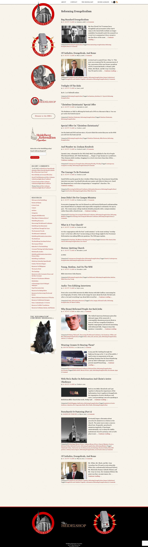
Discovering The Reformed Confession (90, 334)
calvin (91, 300)
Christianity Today (66, 447)
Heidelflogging (72, 403)
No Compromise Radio (79, 405)
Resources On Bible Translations (40, 305)
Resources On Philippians (38, 266)
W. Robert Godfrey (75, 302)
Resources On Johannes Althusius (41, 278)
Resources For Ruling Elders (39, 290)
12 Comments (90, 22)
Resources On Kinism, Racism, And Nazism (43, 307)
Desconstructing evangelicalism (96, 44)
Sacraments (88, 260)
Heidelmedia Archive (37, 251)
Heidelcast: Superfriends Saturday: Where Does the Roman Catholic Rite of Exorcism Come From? (43, 170)
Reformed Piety (92, 368)
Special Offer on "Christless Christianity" (80, 125)
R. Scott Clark (69, 22)
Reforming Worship (90, 163)
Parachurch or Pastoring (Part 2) (76, 411)
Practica (111, 444)
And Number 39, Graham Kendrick (77, 146)
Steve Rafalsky (36, 174)
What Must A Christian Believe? (40, 218)
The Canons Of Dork (37, 244)
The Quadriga (35, 271)
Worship (98, 163)
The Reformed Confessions (39, 233)
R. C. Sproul (104, 96)
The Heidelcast (87, 2)
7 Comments (91, 200)
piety (100, 336)
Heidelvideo (35, 281)
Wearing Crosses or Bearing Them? (77, 345)
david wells (69, 191)
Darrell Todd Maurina (38, 177)
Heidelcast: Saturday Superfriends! (41, 261)
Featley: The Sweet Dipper (39, 263)
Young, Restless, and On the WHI (76, 267)
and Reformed (91, 277)
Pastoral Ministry (103, 444)
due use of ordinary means (83, 447)
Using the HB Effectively (38, 215)
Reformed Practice (75, 446)
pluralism (97, 96)
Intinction (70, 405)
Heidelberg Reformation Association (41, 236)
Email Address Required (38, 151)
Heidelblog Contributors (38, 258)
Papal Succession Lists (38, 288)
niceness (96, 336)
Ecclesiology (71, 214)
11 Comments (88, 458)
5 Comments (88, 55)
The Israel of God (36, 269)
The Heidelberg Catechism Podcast (41, 241)
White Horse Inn (91, 191)
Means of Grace (85, 370)
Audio (69, 300)
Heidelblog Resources (38, 220)
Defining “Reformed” (73, 334)
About (63, 2)
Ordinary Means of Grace (91, 444)
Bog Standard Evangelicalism (75, 19)
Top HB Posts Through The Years (41, 228)
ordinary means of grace (72, 449)
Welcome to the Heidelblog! (39, 200)
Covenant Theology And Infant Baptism (42, 249)
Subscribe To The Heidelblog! (40, 246)
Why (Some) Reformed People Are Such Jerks (81, 309)
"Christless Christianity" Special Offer (78, 104)
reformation (89, 79)
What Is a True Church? (72, 225)
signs (116, 370)
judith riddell (76, 370)
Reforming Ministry (101, 446)
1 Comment (88, 347)
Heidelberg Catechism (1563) (39, 226)
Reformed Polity (65, 446)
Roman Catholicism (108, 77)
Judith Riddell (69, 347)
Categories (35, 213)
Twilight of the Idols (71, 86)
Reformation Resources (94, 189)
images (95, 300)
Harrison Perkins (70, 414)
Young (72, 279)
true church (83, 241)
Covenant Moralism (46, 174)
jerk (92, 336)
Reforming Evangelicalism (75, 44)
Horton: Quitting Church (72, 248)
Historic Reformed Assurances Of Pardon (43, 297)
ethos (88, 336)
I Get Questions (105, 334)
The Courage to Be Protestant (75, 172)
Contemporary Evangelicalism (76, 163)
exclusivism (91, 96)
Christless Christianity (74, 117)
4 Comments (91, 414)
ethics (85, 336)
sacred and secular (100, 449)
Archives (34, 210)
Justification (80, 403)
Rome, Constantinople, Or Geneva (41, 302)
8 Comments (90, 149)
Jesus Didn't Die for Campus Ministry (78, 197)
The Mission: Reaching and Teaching (85, 239)
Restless (113, 277)
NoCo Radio (89, 405)
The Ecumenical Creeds (38, 231)
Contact (73, 2)
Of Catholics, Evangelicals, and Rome (78, 53)
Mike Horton (103, 138)
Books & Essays (103, 2)
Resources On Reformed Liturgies (41, 300)
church (107, 258)
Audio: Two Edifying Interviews (76, 285)
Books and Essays (36, 202)
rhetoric (63, 338)
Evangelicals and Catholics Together (78, 77)
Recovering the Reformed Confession (78, 189)
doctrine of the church (107, 239)
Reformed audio (102, 300)
